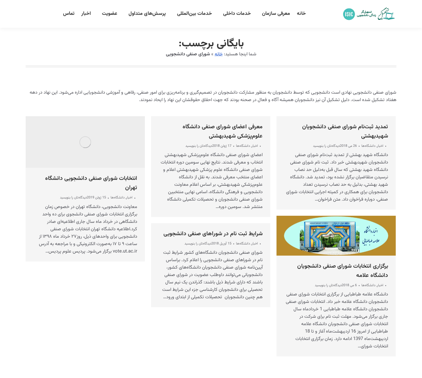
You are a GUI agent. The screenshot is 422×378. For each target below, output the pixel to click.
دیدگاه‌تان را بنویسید (73, 198)
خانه (219, 54)
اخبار (129, 197)
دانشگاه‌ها (117, 197)
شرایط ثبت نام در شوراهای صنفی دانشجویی (213, 234)
